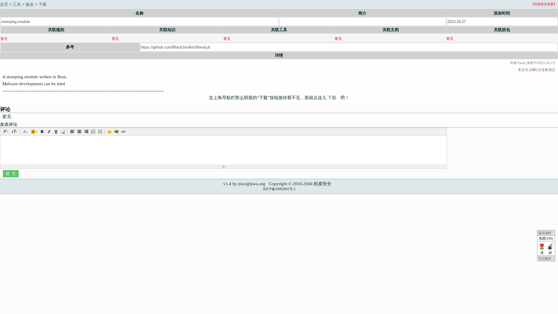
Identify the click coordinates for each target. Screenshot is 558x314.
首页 (4, 4)
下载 (42, 4)
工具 (17, 4)
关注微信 (545, 258)
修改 (30, 4)
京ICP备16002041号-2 (279, 189)
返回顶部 (544, 233)
